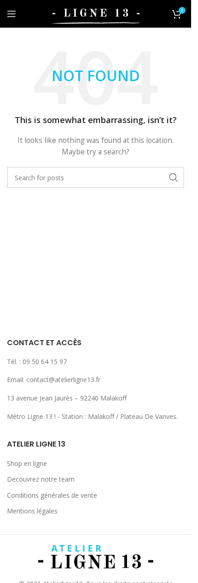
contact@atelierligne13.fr (63, 379)
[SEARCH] (173, 177)
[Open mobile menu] (11, 14)
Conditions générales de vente (52, 495)
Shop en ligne (27, 463)
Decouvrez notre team (41, 479)
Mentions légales (32, 510)
